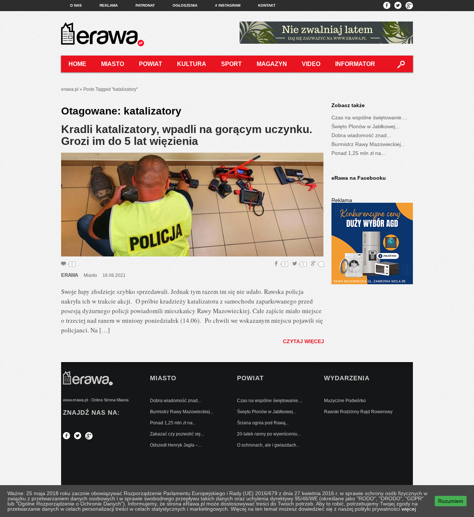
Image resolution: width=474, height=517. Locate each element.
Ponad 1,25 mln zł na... (358, 153)
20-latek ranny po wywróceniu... (269, 434)
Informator (355, 64)
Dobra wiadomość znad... (361, 135)
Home (77, 64)
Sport (231, 64)
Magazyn (272, 64)
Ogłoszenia (185, 5)
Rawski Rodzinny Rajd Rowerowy (358, 411)
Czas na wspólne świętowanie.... (369, 117)
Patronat (145, 5)
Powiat (150, 64)
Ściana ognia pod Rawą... (263, 422)
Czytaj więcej (303, 341)
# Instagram (227, 5)
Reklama (109, 5)
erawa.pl (70, 89)
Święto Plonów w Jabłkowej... (365, 126)
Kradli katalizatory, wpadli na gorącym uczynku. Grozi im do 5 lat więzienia (186, 135)
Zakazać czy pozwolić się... (177, 434)
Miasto (112, 64)
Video (311, 64)
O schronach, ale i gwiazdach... (268, 445)
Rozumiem (450, 501)
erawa (69, 275)
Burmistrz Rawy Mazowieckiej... (368, 144)
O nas (76, 5)
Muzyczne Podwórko (345, 400)
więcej (408, 509)
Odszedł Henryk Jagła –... (175, 445)
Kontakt (267, 5)
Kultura (191, 64)
